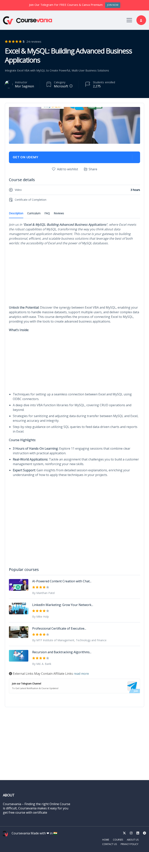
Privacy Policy (129, 844)
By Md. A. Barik (41, 664)
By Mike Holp (40, 616)
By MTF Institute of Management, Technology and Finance (69, 640)
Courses (118, 839)
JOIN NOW (112, 5)
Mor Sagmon (24, 86)
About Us (133, 839)
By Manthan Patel (43, 593)
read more (81, 673)
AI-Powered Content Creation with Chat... (61, 581)
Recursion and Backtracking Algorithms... (61, 652)
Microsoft (61, 86)
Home (105, 839)
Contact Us (109, 844)
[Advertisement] (74, 276)
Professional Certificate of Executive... (59, 628)
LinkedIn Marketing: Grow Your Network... (62, 605)
